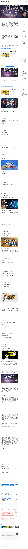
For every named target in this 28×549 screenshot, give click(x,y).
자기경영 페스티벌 (23, 78)
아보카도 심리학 (12, 484)
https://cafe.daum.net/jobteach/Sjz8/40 (7, 33)
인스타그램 (24, 103)
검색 (24, 1)
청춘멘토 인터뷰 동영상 (24, 60)
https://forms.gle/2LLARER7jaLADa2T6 (6, 48)
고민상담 (23, 90)
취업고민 (22, 76)
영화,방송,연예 (23, 42)
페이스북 (22, 103)
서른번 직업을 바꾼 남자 (24, 26)
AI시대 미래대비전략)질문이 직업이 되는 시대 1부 (8, 512)
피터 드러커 (25, 76)
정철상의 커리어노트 (5, 1)
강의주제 (26, 78)
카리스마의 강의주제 (23, 62)
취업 (24, 77)
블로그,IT (23, 47)
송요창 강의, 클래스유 (5, 493)
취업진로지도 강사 (25, 72)
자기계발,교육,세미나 (24, 36)
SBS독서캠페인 (23, 91)
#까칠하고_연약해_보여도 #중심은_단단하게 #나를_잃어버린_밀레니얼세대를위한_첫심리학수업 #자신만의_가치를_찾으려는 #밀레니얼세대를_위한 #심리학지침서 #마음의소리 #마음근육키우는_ (24, 87)
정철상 (22, 72)
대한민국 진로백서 (23, 24)
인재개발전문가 (23, 92)
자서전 (24, 94)
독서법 (25, 93)
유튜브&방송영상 (23, 43)
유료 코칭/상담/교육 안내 (24, 61)
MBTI (22, 71)
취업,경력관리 (23, 37)
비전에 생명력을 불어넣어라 (24, 75)
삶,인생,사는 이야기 (24, 35)
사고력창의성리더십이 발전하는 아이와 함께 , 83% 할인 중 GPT (9, 494)
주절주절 (22, 49)
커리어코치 (23, 77)
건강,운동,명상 (23, 48)
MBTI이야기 (23, 30)
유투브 (25, 103)
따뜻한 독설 (23, 25)
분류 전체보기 (23, 20)
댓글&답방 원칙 (23, 63)
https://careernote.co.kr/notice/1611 (13, 468)
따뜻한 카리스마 (24, 71)
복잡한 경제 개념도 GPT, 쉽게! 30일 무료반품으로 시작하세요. (7, 500)
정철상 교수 (23, 95)
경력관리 (26, 94)
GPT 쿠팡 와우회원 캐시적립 (6, 498)
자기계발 (22, 94)
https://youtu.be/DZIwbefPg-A (10, 66)
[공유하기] (3, 504)
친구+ (10, 474)
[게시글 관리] (4, 504)
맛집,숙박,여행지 (23, 41)
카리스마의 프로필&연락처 (24, 59)
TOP (26, 546)
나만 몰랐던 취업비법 (6, 484)
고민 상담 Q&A (23, 31)
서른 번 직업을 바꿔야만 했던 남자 (24, 74)
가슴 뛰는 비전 (23, 93)
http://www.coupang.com (5, 497)
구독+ (3, 475)
